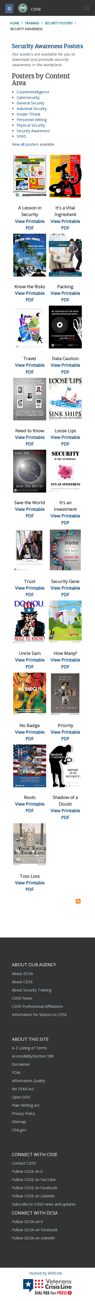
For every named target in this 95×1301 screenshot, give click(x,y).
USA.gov (19, 1129)
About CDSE (22, 981)
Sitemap (19, 1121)
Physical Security (31, 125)
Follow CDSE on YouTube (34, 1179)
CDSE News (22, 998)
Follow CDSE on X (27, 1171)
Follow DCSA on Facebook (35, 1229)
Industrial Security (32, 108)
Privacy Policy (23, 1113)
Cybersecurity (28, 97)
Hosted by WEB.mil (45, 1273)
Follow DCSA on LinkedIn (33, 1237)
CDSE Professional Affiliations (37, 1006)
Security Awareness (33, 130)
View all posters (25, 144)
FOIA (16, 1072)
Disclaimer (21, 1064)
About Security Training (31, 989)
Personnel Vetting (32, 119)
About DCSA (22, 973)
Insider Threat (28, 114)
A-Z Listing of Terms (29, 1047)
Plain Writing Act (26, 1105)
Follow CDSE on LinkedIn (33, 1195)
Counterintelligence (33, 91)
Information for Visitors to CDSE (39, 1014)
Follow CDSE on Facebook (34, 1187)
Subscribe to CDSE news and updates (44, 1204)
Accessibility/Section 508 (33, 1056)
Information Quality (28, 1080)
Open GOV (21, 1097)
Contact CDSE (24, 1163)
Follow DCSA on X (27, 1221)
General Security (30, 102)
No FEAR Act (23, 1088)
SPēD (21, 136)
